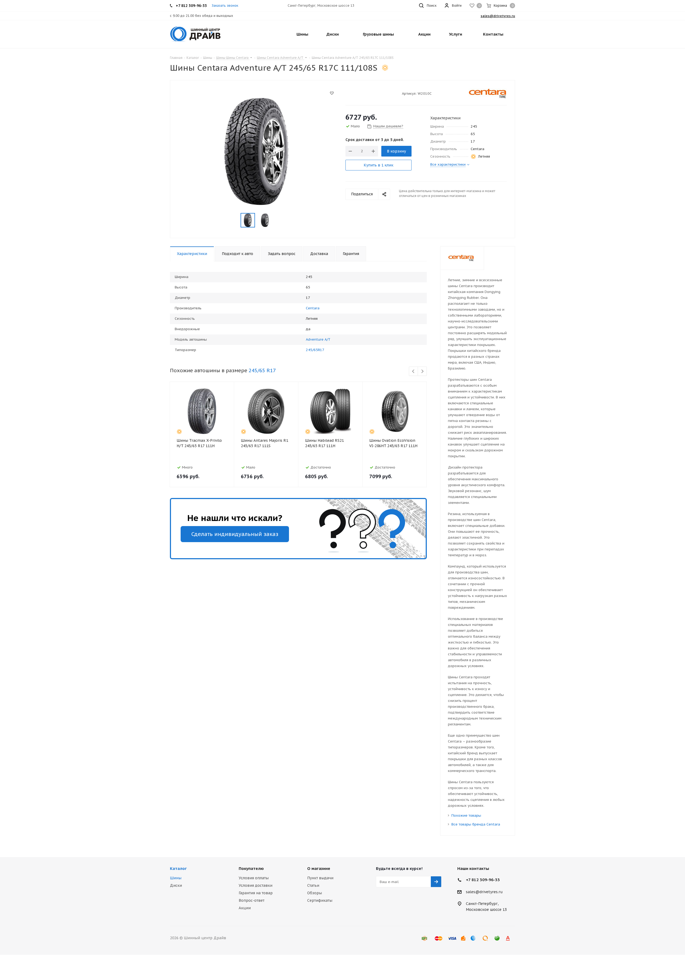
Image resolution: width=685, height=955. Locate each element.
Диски (176, 885)
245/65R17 (315, 350)
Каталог (178, 868)
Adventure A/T (318, 339)
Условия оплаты (254, 878)
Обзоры (314, 893)
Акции (245, 907)
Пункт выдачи (320, 878)
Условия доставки (255, 885)
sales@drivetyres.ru (484, 891)
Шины (175, 878)
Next (422, 371)
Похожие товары (466, 815)
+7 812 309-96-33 (483, 879)
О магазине (318, 868)
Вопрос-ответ (251, 900)
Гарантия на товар (256, 893)
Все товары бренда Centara (475, 824)
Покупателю (251, 868)
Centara (312, 308)
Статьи (313, 885)
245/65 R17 (262, 370)
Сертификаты (319, 900)
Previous (413, 371)
